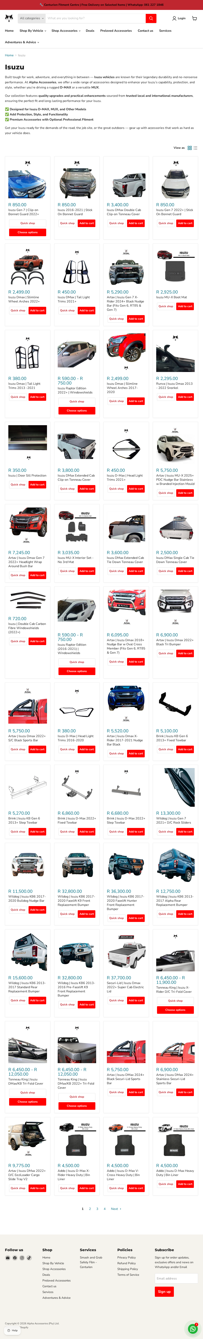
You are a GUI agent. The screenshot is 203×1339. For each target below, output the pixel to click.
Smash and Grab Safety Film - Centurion (91, 1262)
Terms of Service (128, 1275)
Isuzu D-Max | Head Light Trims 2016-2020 (76, 738)
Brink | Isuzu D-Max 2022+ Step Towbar (126, 820)
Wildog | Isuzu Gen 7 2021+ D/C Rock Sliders (173, 820)
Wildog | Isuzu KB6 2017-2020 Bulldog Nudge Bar (27, 898)
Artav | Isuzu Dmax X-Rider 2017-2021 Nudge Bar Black (125, 740)
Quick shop (27, 223)
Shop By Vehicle (32, 31)
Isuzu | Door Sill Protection (27, 475)
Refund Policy (126, 1263)
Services (165, 31)
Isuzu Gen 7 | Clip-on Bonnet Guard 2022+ (23, 212)
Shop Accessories (65, 31)
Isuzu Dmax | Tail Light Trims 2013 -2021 (24, 386)
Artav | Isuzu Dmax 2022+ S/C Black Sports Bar (27, 738)
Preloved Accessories (116, 31)
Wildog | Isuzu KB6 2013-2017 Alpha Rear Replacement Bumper (175, 900)
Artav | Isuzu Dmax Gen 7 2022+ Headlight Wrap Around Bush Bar (26, 562)
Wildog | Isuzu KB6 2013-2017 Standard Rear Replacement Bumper (27, 987)
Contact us (145, 31)
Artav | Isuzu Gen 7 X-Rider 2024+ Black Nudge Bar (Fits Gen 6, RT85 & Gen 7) (125, 303)
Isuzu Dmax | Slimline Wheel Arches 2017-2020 (122, 388)
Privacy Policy (126, 1257)
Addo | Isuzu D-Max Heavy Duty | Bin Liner (175, 1173)
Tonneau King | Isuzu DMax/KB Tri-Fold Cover (25, 1081)
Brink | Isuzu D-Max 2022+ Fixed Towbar (77, 820)
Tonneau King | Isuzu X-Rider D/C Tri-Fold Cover (174, 989)
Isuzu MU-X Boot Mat (171, 297)
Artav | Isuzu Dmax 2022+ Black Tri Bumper (175, 642)
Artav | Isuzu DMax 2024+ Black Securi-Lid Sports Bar (125, 1079)
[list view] (195, 148)
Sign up (164, 1291)
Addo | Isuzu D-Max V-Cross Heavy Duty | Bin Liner (123, 1175)
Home (9, 31)
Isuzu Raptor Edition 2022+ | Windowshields (75, 390)
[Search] (151, 18)
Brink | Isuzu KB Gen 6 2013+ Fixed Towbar (172, 738)
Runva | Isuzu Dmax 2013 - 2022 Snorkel (174, 386)
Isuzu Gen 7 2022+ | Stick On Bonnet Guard (174, 212)
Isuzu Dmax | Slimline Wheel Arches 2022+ (24, 299)
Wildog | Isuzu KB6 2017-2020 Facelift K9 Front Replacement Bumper (76, 900)
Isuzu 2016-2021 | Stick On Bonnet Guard (75, 212)
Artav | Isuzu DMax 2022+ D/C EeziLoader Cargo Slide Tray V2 (27, 1175)
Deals (90, 31)
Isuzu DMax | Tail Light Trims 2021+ (74, 299)
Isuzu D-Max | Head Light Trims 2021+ (125, 477)
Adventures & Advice (21, 42)
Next (115, 1209)
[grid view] (189, 148)
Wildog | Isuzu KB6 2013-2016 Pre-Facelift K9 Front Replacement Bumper (76, 989)
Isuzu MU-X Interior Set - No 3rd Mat (76, 560)
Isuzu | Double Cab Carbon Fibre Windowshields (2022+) (27, 628)
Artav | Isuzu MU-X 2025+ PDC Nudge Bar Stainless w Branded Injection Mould (175, 479)
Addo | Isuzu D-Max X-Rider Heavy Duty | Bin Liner (74, 1175)
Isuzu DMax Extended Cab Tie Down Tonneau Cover (125, 560)
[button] (179, 18)
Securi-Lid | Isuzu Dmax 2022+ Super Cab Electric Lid (125, 987)
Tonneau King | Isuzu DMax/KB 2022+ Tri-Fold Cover (76, 1083)
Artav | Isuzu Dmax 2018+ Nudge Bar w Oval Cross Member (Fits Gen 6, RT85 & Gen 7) (126, 646)
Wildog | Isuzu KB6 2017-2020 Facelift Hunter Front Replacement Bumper (125, 902)
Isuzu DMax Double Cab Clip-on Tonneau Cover (124, 212)
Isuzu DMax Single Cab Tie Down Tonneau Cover (175, 560)
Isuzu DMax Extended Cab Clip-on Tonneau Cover (76, 477)
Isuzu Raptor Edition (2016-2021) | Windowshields (72, 649)
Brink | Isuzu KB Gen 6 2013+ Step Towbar (24, 820)
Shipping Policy (127, 1269)
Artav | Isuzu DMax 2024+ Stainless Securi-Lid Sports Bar (175, 1079)
